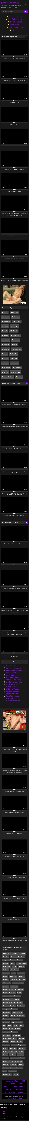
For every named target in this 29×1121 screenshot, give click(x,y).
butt (13, 963)
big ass (14, 956)
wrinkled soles (7, 1074)
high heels (21, 1015)
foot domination (8, 996)
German (6, 335)
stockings (14, 1064)
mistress (6, 1041)
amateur (15, 953)
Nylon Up (16, 30)
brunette (6, 963)
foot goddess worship (9, 1002)
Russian (15, 358)
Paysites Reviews (12, 691)
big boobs (22, 956)
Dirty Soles (17, 321)
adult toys (6, 953)
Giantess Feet (16, 335)
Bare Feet (16, 317)
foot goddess (16, 999)
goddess (6, 1015)
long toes (15, 1032)
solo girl (6, 1064)
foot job (6, 1005)
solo (12, 1061)
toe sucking (13, 1071)
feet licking (14, 976)
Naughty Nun (17, 349)
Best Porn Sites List (13, 668)
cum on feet (7, 966)
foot (20, 992)
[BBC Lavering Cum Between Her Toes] (14, 729)
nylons (5, 1048)
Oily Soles (14, 353)
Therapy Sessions (8, 376)
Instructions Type (12, 1081)
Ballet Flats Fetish (16, 16)
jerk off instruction (17, 1022)
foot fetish (18, 996)
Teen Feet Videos (12, 696)
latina (5, 1028)
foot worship (7, 1012)
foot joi (13, 1005)
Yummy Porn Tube (13, 700)
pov (22, 1051)
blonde (20, 960)
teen (13, 1067)
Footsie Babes (16, 22)
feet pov (22, 976)
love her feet (7, 1035)
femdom (6, 986)
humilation (16, 1018)
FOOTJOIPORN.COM (14, 1098)
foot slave (15, 1009)
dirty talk (6, 969)
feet (14, 973)
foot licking (21, 1005)
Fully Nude (14, 330)
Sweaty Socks (16, 372)
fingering (13, 992)
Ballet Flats (6, 317)
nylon (14, 1045)
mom (13, 1041)
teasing (6, 1067)
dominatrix (6, 973)
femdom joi (15, 986)
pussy (5, 1054)
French (5, 330)
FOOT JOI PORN (10, 3)
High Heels (16, 340)
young (16, 1074)
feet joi (5, 976)
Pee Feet (6, 358)
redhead (13, 1054)
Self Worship (18, 367)
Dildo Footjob (7, 321)
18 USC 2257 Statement (14, 1089)
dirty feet (22, 966)
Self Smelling (7, 367)
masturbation (7, 1038)
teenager (20, 1067)
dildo (15, 966)
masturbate (17, 1035)
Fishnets (6, 326)
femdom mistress (8, 989)
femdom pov (20, 989)
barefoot (6, 956)
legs (12, 1028)
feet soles (23, 979)
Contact (21, 1092)
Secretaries (15, 363)
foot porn (6, 1009)
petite (5, 1051)
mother (20, 1041)
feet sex (6, 979)
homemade (7, 1018)
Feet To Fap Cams (12, 673)
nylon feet (22, 1045)
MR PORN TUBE (12, 684)
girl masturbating (18, 1012)
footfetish (6, 999)
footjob (20, 1002)
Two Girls (19, 376)
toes (5, 1071)
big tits (13, 960)
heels (13, 1015)
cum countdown (22, 963)
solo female (19, 1061)
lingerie (18, 1028)
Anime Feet (15, 312)
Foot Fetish (10, 675)
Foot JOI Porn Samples (14, 680)
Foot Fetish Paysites (13, 677)
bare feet (23, 953)
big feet (6, 960)
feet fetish (21, 973)
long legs (6, 1032)
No (4, 1113)
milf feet (22, 1038)
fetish (5, 992)
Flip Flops (15, 326)
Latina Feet (6, 349)
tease (21, 1064)
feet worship (7, 982)
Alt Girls (5, 312)
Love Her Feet (16, 25)
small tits (6, 1058)
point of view (14, 1051)
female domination (18, 982)
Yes (4, 1111)
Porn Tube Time (12, 694)
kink (10, 1025)
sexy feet (21, 1054)
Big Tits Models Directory (15, 670)
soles (5, 1061)
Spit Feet (6, 372)
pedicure (22, 1048)
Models (12, 1084)
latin (22, 1025)
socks (22, 1058)
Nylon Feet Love (16, 27)
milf (15, 1038)
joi (4, 1025)
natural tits (6, 1045)
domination (15, 969)
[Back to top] (24, 1116)
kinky (16, 1025)
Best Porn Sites (12, 666)
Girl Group (6, 340)
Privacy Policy (19, 1086)
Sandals (6, 363)
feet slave (14, 979)
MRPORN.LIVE (11, 687)
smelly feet (15, 1058)
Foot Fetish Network (16, 19)
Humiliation (6, 344)
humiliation (6, 1022)
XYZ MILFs (10, 698)
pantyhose (13, 1048)
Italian (15, 344)
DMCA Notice (10, 1092)
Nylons (5, 353)
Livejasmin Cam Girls (14, 682)
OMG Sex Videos (12, 689)
